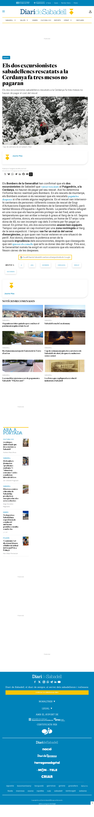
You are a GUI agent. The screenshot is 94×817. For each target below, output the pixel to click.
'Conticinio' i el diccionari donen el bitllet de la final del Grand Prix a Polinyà (10, 545)
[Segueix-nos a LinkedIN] (55, 682)
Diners (35, 20)
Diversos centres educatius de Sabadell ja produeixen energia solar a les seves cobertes (10, 495)
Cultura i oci (46, 20)
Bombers (45, 265)
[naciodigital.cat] (24, 786)
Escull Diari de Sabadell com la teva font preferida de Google (46, 257)
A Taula (48, 3)
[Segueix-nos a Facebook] (35, 682)
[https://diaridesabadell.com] (47, 742)
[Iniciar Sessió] (90, 11)
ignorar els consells (22, 244)
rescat (76, 265)
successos (10, 271)
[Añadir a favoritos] (31, 174)
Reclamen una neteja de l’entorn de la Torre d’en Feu (21, 352)
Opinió (68, 20)
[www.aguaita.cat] (10, 786)
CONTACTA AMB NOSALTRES (47, 692)
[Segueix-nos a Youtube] (59, 682)
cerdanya (61, 265)
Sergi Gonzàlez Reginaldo (8, 505)
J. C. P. (5, 532)
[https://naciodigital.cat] (47, 749)
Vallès (24, 20)
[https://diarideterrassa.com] (47, 756)
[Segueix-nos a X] (39, 682)
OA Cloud (52, 803)
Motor (76, 3)
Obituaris (80, 20)
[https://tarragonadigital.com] (47, 763)
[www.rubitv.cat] (49, 791)
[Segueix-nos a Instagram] (44, 682)
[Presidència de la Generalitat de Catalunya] (41, 719)
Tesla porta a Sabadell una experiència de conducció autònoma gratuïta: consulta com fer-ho (10, 522)
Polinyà (6, 538)
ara (32, 265)
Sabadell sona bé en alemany (57, 323)
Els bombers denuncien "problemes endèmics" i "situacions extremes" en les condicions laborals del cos (10, 469)
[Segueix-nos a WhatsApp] (48, 682)
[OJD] (47, 731)
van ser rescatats (50, 186)
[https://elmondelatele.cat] (47, 770)
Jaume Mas (17, 156)
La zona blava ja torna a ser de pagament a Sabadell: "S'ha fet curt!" (21, 379)
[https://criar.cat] (47, 777)
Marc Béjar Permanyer (10, 553)
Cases (56, 3)
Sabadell (11, 20)
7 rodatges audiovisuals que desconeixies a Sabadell (10, 445)
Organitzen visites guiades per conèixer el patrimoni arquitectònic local (20, 324)
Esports (57, 20)
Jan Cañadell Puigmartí (10, 480)
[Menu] (3, 11)
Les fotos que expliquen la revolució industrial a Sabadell (61, 379)
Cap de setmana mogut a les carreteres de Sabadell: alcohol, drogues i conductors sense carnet (63, 353)
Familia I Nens (65, 3)
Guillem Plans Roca (9, 452)
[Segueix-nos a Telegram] (51, 682)
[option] (45, 123)
